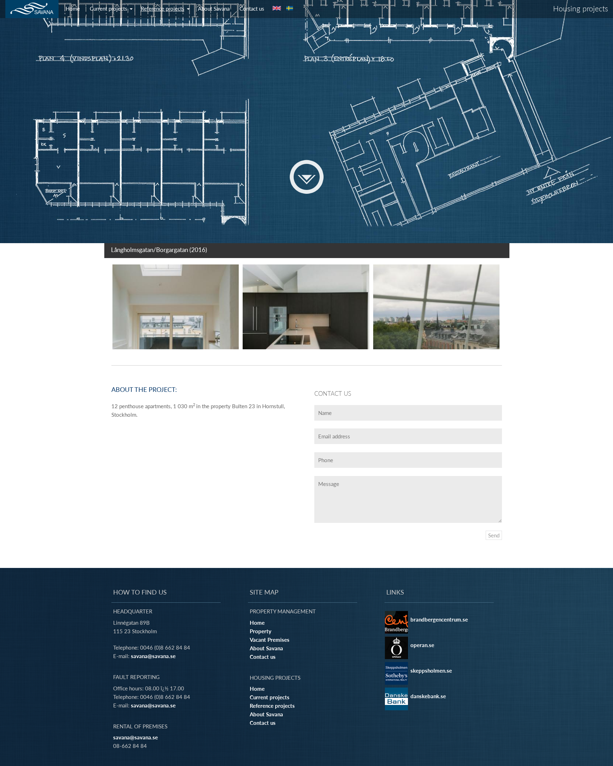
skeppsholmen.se (431, 670)
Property (260, 631)
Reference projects (162, 8)
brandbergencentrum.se (439, 619)
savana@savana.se (153, 656)
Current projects (108, 8)
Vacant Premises (269, 640)
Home (73, 8)
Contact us (251, 8)
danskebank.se (428, 696)
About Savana (214, 8)
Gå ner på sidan (306, 177)
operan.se (422, 645)
